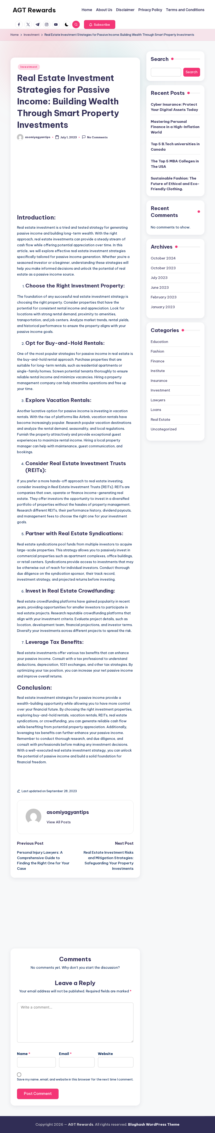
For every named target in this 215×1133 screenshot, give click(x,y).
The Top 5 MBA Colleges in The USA (175, 164)
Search (160, 59)
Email (65, 1053)
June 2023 (160, 287)
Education (159, 341)
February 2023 (164, 297)
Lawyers (158, 400)
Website (105, 1053)
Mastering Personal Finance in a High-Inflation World (175, 127)
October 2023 (163, 268)
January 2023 (163, 307)
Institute (158, 370)
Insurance (159, 380)
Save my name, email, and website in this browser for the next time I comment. (75, 1079)
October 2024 (163, 258)
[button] (99, 24)
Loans (156, 409)
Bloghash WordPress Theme (154, 1124)
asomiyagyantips (68, 812)
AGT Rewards (34, 10)
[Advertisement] (75, 179)
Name (23, 1053)
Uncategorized (164, 429)
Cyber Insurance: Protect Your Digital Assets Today (174, 107)
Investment (28, 66)
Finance (157, 361)
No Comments (97, 137)
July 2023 (159, 277)
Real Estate (160, 419)
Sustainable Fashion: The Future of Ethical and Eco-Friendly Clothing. (175, 183)
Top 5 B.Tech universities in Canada (175, 147)
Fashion (157, 351)
